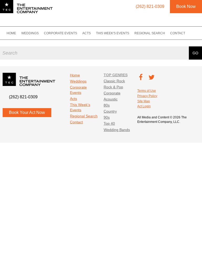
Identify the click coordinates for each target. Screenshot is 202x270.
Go (195, 53)
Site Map (143, 101)
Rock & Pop (113, 87)
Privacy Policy (147, 96)
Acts (86, 33)
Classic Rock (114, 81)
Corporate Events (60, 33)
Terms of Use (146, 91)
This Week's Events (112, 33)
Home (11, 33)
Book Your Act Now (27, 112)
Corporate (112, 93)
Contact (177, 33)
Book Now (186, 6)
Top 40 (109, 123)
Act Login (144, 106)
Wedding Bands (117, 130)
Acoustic (111, 99)
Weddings (30, 33)
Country (110, 111)
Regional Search (149, 33)
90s (107, 117)
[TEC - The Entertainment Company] (26, 6)
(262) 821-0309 (23, 97)
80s (107, 105)
